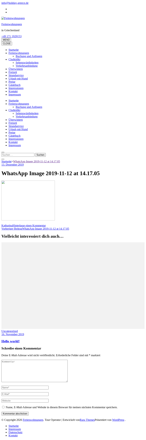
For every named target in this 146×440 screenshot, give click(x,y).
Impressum (15, 94)
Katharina (6, 225)
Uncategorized (9, 331)
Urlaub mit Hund (18, 78)
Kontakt (13, 91)
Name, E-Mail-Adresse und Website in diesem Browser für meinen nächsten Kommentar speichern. (62, 407)
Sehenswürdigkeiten (27, 62)
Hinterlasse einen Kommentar (29, 225)
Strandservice (16, 75)
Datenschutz (15, 432)
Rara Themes (87, 419)
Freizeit (13, 72)
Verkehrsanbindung (27, 65)
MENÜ (6, 40)
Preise (12, 81)
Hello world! (10, 341)
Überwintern (16, 68)
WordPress (118, 419)
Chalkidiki (14, 59)
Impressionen (16, 88)
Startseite (14, 49)
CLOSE (7, 43)
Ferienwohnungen (11, 24)
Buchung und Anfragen (29, 56)
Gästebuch (14, 84)
